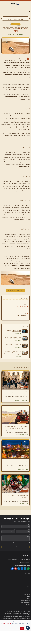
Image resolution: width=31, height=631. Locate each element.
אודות (28, 577)
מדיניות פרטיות (26, 588)
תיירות (24, 318)
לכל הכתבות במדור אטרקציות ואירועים (15, 290)
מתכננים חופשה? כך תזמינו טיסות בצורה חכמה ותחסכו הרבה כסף (16, 614)
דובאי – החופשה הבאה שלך (13, 97)
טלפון (29, 529)
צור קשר (28, 579)
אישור (22, 628)
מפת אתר (27, 584)
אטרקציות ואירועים (13, 17)
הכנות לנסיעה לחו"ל (21, 308)
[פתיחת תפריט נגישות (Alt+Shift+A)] (28, 628)
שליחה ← (15, 547)
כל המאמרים (27, 582)
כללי (25, 313)
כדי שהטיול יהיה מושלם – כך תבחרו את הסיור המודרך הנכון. (17, 616)
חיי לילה (24, 311)
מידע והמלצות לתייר (21, 315)
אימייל (14, 529)
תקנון (28, 586)
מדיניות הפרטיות (7, 623)
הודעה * (28, 534)
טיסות (24, 301)
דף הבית (28, 575)
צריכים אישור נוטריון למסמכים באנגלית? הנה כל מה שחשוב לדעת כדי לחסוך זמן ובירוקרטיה (16, 619)
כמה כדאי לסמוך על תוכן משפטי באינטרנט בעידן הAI (18, 611)
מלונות (24, 304)
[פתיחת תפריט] (29, 11)
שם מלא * (28, 524)
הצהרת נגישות (26, 590)
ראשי (21, 17)
